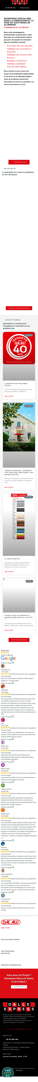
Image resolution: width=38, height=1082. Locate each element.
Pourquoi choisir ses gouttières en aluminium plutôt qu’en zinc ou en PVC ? (18, 617)
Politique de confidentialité (14, 1029)
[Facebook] (5, 1061)
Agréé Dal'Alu (5, 928)
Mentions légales (26, 1029)
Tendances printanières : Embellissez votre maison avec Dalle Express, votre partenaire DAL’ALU (18, 472)
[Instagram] (10, 1061)
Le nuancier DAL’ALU (12, 559)
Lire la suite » (9, 396)
